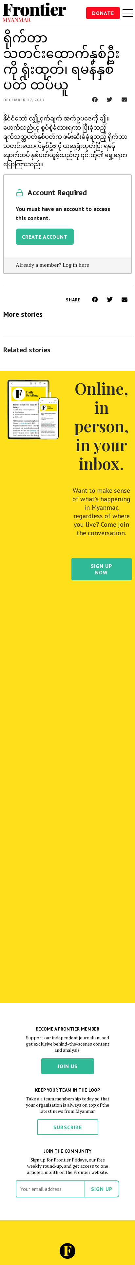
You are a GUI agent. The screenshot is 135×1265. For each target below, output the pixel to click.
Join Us (68, 1066)
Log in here (76, 264)
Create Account (45, 236)
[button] (94, 99)
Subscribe (67, 1127)
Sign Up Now (101, 569)
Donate (103, 13)
